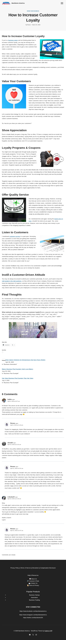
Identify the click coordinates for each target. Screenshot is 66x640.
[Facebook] (29, 634)
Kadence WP (48, 631)
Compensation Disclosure (48, 568)
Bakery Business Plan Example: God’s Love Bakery (17, 369)
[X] (33, 634)
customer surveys (14, 236)
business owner (13, 40)
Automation (34, 597)
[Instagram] (36, 634)
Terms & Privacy (34, 585)
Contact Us (34, 583)
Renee (29, 24)
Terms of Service (26, 568)
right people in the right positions (11, 281)
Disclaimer (35, 568)
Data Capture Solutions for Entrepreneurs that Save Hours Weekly (25, 360)
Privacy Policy (14, 568)
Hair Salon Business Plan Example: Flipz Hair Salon (17, 378)
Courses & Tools (34, 581)
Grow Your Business (33, 11)
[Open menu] (62, 3)
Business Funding (34, 600)
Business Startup (34, 595)
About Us (34, 579)
